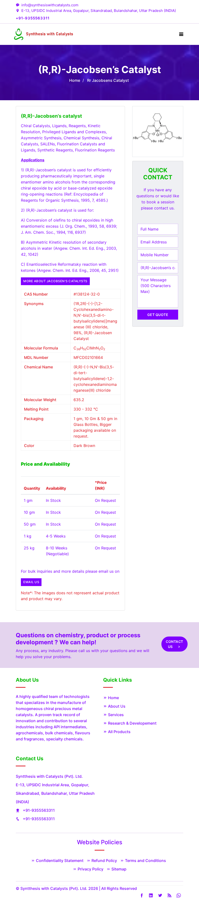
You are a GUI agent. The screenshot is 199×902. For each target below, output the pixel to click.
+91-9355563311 (39, 810)
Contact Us (174, 644)
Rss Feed (169, 895)
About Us (116, 706)
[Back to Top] (189, 886)
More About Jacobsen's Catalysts (55, 281)
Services (115, 714)
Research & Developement (132, 723)
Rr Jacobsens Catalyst (108, 80)
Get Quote (157, 315)
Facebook (142, 895)
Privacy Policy (90, 869)
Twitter (160, 895)
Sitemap (118, 869)
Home (74, 80)
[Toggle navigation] (181, 34)
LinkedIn (151, 895)
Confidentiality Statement (59, 860)
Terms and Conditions (145, 860)
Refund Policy (104, 860)
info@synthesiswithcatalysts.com (49, 5)
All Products (119, 731)
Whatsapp (178, 895)
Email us (31, 582)
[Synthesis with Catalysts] (43, 34)
